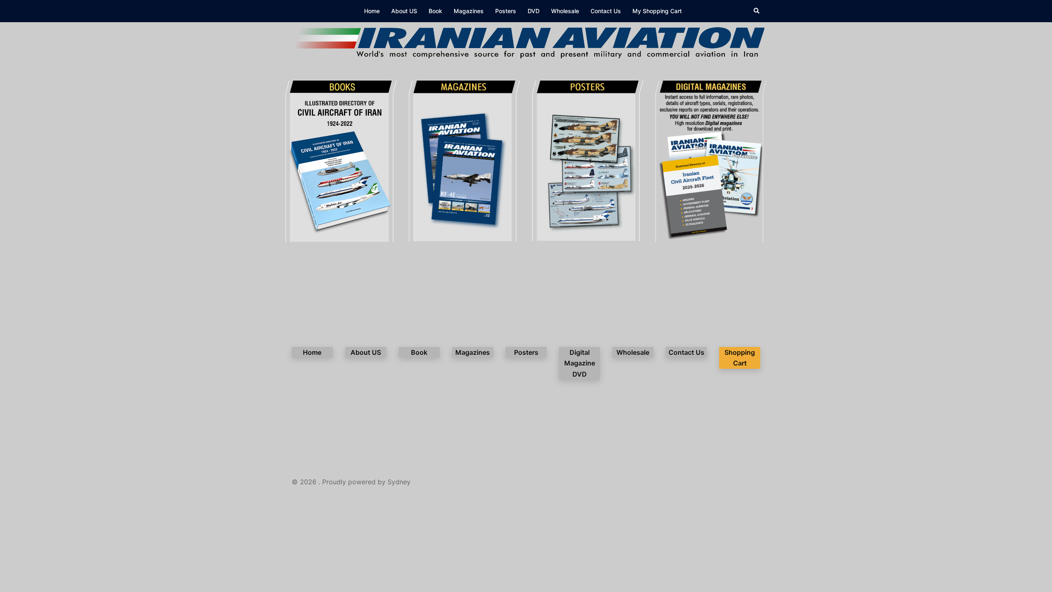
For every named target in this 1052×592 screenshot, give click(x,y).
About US (404, 10)
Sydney (399, 482)
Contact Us (606, 10)
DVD (534, 10)
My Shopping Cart (657, 10)
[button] (757, 11)
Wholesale (565, 10)
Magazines (469, 10)
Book (435, 10)
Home (372, 10)
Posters (505, 10)
